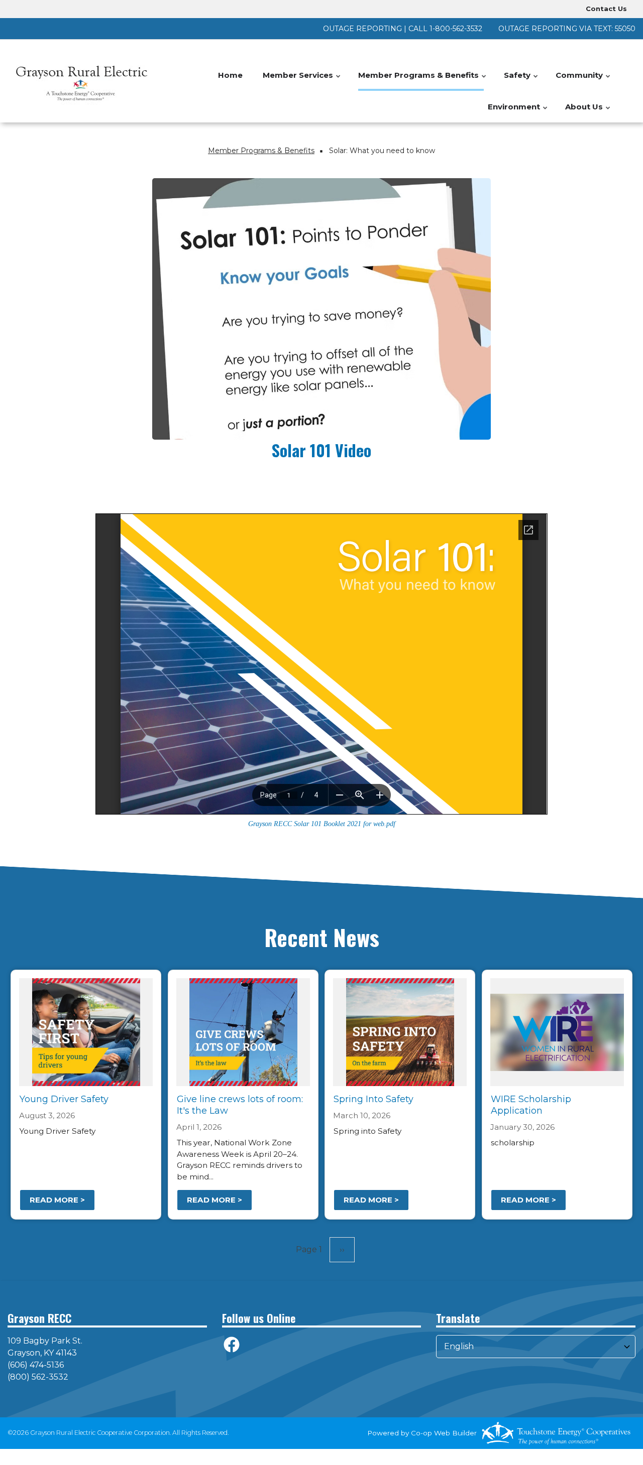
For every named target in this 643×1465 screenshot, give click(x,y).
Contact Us (606, 9)
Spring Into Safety (373, 1099)
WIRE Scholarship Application (531, 1105)
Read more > (57, 1200)
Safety (521, 80)
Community (583, 80)
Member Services (302, 80)
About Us (588, 112)
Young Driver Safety (64, 1099)
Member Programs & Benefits (422, 80)
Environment (518, 112)
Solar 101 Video (321, 450)
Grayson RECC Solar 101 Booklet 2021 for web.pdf (321, 824)
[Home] (80, 81)
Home (230, 75)
